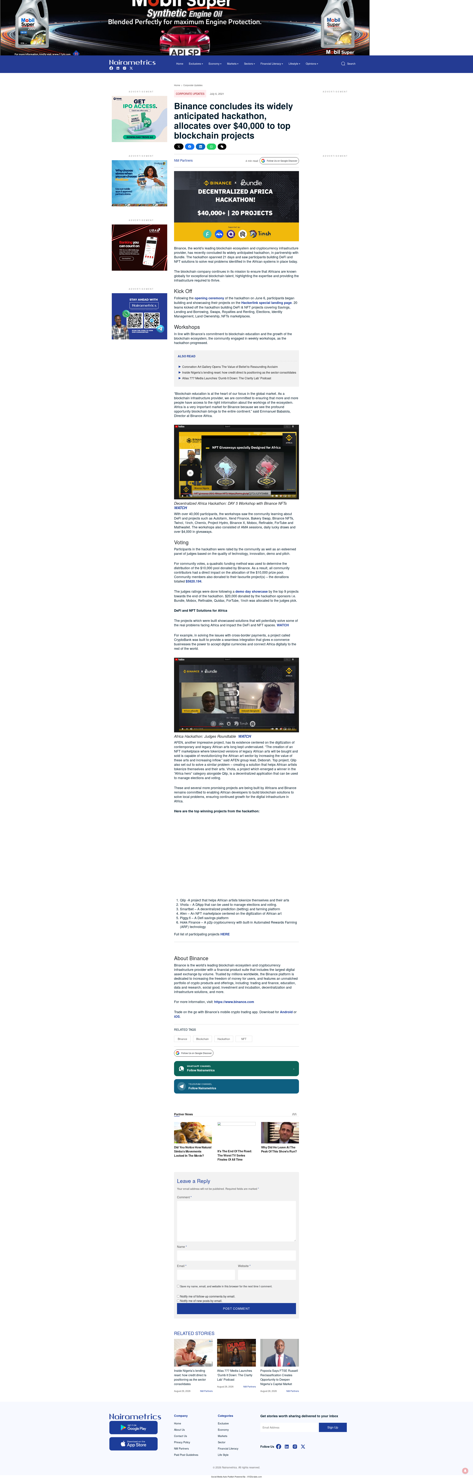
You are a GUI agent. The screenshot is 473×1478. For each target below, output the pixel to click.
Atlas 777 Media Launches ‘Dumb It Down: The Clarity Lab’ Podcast (226, 378)
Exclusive (223, 1423)
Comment (184, 1197)
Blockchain (202, 1039)
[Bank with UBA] (139, 247)
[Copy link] (222, 147)
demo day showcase (251, 591)
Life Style (223, 1455)
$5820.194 (193, 581)
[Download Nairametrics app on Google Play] (133, 1427)
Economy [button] (214, 63)
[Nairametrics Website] (132, 62)
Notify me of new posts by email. (201, 1301)
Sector (221, 1442)
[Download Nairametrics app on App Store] (133, 1443)
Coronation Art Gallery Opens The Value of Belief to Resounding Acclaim (230, 367)
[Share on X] (178, 147)
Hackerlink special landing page (266, 302)
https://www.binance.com (234, 1001)
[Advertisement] (333, 119)
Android (286, 1011)
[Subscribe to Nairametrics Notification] (465, 1471)
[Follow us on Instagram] (124, 68)
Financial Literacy (228, 1448)
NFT (243, 1039)
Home (179, 63)
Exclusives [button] (195, 63)
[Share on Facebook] (189, 147)
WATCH (283, 625)
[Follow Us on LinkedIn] (286, 1446)
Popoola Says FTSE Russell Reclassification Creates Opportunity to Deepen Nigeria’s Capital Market (279, 1377)
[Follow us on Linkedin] (118, 68)
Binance (182, 1039)
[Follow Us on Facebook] (278, 1446)
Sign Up (332, 1427)
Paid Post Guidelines (186, 1455)
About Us (179, 1429)
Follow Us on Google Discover (282, 160)
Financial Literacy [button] (271, 63)
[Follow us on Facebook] (111, 68)
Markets (222, 1436)
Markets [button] (231, 63)
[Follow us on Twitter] (131, 68)
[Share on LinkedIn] (200, 147)
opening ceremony (209, 298)
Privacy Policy (182, 1442)
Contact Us (180, 1436)
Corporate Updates (193, 85)
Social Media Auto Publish (222, 1476)
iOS (177, 1016)
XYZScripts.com (254, 1476)
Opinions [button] (311, 63)
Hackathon (223, 1039)
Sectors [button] (248, 63)
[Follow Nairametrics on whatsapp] (139, 316)
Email (181, 1266)
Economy (223, 1429)
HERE (225, 934)
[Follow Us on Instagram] (294, 1446)
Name (182, 1246)
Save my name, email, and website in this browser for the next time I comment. (226, 1286)
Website (244, 1266)
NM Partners (183, 160)
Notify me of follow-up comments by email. (207, 1296)
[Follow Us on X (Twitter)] (303, 1446)
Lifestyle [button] (293, 63)
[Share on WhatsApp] (211, 147)
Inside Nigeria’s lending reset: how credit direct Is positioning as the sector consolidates (239, 372)
